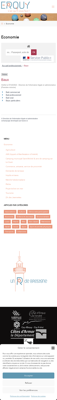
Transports (9, 232)
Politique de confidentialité (20, 396)
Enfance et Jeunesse (25, 217)
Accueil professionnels (12, 66)
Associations (10, 212)
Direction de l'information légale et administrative (20, 119)
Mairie (15, 222)
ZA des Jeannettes (13, 197)
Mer (23, 222)
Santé (7, 227)
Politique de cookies (38, 396)
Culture (22, 212)
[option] (28, 272)
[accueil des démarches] (28, 46)
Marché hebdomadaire (15, 180)
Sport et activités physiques (40, 227)
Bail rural (9, 98)
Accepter (28, 375)
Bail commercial (13, 92)
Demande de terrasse (15, 171)
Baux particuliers (13, 100)
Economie (8, 144)
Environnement (43, 217)
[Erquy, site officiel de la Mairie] (15, 6)
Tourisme (10, 193)
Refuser (28, 383)
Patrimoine (45, 222)
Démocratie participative (38, 212)
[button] (53, 348)
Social (15, 227)
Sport (24, 227)
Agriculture (10, 150)
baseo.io (25, 121)
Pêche (8, 184)
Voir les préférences (28, 390)
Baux (26, 66)
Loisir (7, 222)
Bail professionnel (13, 95)
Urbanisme (21, 232)
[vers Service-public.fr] (37, 58)
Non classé (33, 222)
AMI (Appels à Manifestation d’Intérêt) (22, 154)
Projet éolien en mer (14, 188)
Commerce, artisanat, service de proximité (24, 166)
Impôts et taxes (12, 175)
